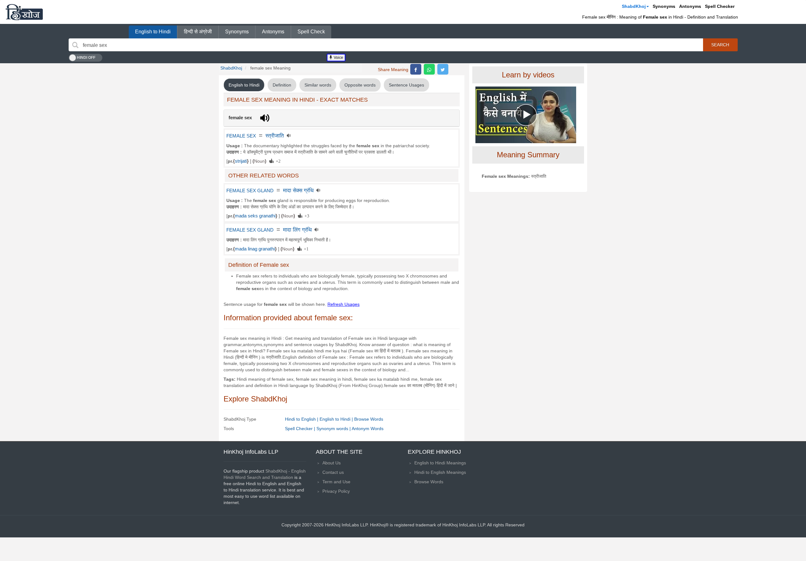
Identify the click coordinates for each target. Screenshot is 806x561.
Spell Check (311, 32)
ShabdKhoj (634, 6)
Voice (338, 57)
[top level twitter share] (442, 69)
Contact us (333, 472)
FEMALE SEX (241, 136)
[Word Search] (75, 45)
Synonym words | (334, 428)
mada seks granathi (255, 216)
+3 (305, 215)
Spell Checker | (300, 428)
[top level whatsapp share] (429, 69)
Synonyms (664, 6)
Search (720, 44)
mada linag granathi (255, 249)
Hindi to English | (302, 419)
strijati (241, 161)
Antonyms (690, 6)
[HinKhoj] (24, 12)
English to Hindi (153, 32)
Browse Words (368, 419)
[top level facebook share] (415, 69)
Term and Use (336, 481)
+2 (277, 161)
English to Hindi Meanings (440, 462)
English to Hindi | (337, 419)
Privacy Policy (336, 491)
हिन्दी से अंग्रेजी (198, 32)
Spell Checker (720, 6)
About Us (331, 462)
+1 (305, 248)
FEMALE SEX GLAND (250, 191)
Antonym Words (367, 428)
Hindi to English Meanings (440, 472)
